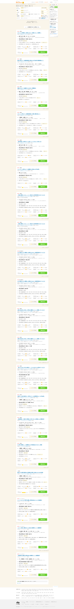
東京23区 (23, 592)
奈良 (47, 589)
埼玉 (27, 589)
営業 (49, 595)
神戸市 (48, 592)
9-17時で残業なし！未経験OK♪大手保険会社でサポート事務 (29, 444)
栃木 (31, 589)
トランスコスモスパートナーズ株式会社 (25, 420)
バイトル (23, 604)
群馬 (32, 589)
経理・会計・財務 (30, 595)
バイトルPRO (36, 604)
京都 (44, 589)
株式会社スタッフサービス (24, 34)
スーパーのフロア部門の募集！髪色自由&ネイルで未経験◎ (29, 500)
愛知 (34, 589)
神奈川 (24, 589)
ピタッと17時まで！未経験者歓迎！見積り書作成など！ (28, 113)
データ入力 (25, 595)
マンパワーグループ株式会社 (24, 446)
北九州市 (34, 593)
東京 (22, 589)
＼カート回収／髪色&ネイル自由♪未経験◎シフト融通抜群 (29, 527)
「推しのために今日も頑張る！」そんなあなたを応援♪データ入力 (31, 367)
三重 (37, 589)
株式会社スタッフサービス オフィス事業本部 (26, 397)
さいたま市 (35, 592)
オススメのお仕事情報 (53, 27)
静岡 (39, 589)
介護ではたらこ (47, 604)
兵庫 (42, 589)
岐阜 (36, 589)
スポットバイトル (27, 604)
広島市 (27, 593)
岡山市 (29, 593)
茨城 (29, 589)
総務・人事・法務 (34, 595)
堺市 (46, 592)
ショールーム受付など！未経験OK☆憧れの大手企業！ (28, 169)
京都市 (50, 592)
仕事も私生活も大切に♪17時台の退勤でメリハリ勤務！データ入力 (31, 309)
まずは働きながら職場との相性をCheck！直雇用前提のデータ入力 (31, 252)
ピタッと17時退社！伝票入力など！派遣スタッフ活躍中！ (29, 32)
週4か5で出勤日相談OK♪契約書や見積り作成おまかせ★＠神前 (30, 472)
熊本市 (36, 593)
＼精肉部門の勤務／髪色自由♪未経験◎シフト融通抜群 (28, 555)
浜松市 (42, 592)
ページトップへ (56, 586)
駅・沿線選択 (18, 8)
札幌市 (53, 592)
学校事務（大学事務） (45, 595)
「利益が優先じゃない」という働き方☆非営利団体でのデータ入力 (31, 195)
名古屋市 (38, 592)
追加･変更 (22, 10)
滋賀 (46, 589)
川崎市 (27, 592)
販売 (51, 595)
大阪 (41, 589)
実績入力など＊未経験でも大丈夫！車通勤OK (26, 88)
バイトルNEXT (32, 604)
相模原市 (30, 592)
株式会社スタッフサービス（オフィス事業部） (26, 196)
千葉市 (32, 592)
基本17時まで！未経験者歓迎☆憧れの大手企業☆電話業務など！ (30, 60)
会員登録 (51, 2)
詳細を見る (43, 52)
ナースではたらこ (42, 604)
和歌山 (49, 589)
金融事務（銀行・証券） (40, 595)
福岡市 (31, 593)
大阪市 (44, 592)
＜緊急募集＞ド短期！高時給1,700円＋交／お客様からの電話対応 (30, 419)
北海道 (52, 589)
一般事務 (23, 595)
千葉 (26, 589)
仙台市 (22, 593)
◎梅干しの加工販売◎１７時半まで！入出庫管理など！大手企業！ (31, 396)
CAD (53, 595)
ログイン (56, 2)
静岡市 (40, 592)
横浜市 (25, 592)
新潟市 (24, 593)
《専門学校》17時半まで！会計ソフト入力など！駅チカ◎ (29, 141)
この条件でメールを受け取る (43, 18)
